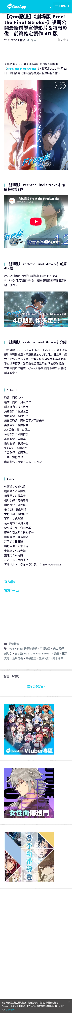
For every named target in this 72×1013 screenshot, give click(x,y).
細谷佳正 (31, 658)
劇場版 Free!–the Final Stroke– (33, 653)
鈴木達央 (57, 658)
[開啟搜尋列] (49, 6)
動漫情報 (14, 644)
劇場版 (8, 653)
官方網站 (10, 582)
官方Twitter (12, 590)
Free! (11, 648)
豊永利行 (44, 658)
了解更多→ (11, 1009)
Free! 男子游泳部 (27, 648)
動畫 (56, 653)
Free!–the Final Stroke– (22, 68)
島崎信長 (17, 658)
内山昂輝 (58, 648)
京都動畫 (45, 648)
